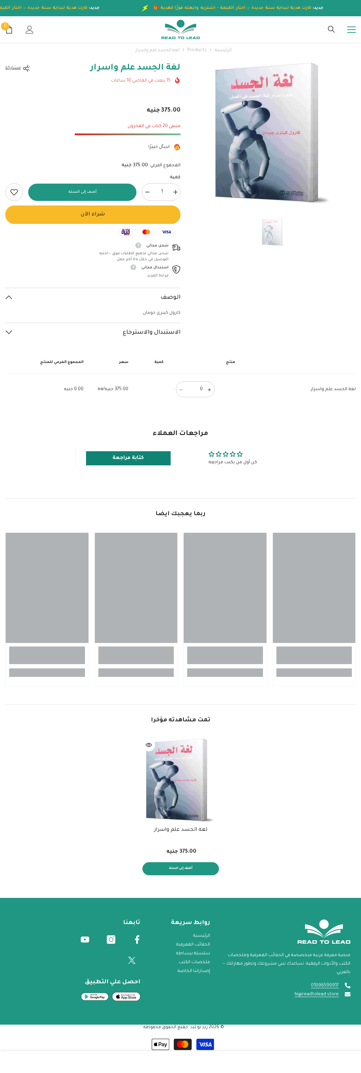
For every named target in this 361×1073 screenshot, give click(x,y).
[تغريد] (132, 960)
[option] (273, 133)
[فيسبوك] (137, 939)
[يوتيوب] (85, 939)
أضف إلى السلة (82, 192)
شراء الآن (93, 214)
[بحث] (331, 29)
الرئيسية (223, 50)
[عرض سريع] (148, 745)
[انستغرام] (111, 939)
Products (197, 50)
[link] (14, 192)
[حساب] (29, 30)
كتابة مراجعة (128, 458)
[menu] (351, 29)
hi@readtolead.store (317, 994)
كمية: (174, 177)
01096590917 (325, 985)
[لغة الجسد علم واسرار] (180, 780)
